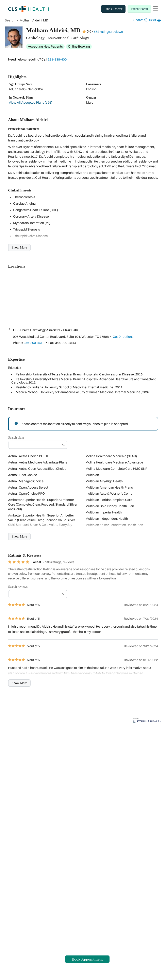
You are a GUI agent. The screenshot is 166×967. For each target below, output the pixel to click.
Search (10, 20)
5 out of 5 (37, 562)
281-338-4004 (58, 59)
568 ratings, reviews (108, 31)
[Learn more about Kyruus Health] (147, 721)
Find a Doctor (113, 9)
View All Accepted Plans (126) (30, 102)
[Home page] (28, 9)
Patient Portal (139, 9)
